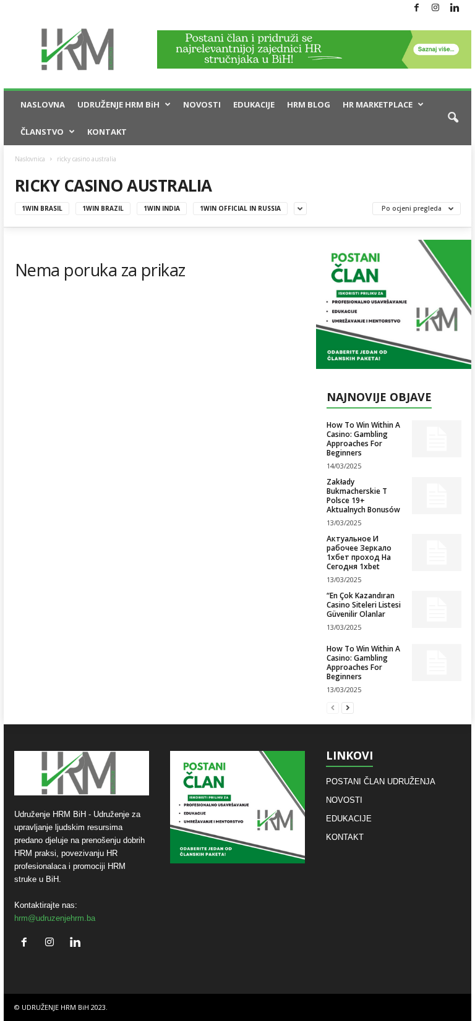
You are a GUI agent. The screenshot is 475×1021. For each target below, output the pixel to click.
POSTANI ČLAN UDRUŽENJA (380, 781)
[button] (452, 118)
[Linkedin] (454, 8)
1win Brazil (103, 208)
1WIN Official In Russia (240, 208)
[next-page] (347, 707)
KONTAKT (107, 131)
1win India (161, 208)
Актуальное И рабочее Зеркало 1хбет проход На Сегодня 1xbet (359, 552)
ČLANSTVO (42, 131)
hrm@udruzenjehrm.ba (54, 918)
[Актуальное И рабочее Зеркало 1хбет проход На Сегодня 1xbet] (436, 552)
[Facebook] (416, 8)
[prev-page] (333, 707)
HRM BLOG (308, 104)
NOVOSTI (202, 104)
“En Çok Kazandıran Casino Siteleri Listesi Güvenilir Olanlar (364, 604)
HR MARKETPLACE (378, 104)
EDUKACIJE (254, 104)
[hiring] (393, 304)
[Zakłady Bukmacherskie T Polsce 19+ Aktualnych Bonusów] (436, 495)
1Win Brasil (42, 208)
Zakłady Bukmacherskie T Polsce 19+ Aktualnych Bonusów (363, 496)
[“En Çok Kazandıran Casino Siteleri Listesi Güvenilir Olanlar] (436, 609)
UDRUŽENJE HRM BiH (118, 104)
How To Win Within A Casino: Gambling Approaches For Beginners (363, 439)
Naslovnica (30, 159)
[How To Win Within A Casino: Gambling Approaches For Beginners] (436, 438)
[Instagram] (435, 8)
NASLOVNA (42, 104)
